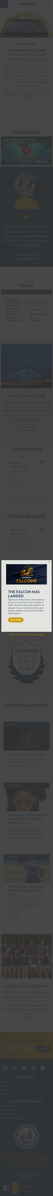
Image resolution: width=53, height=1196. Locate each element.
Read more (15, 620)
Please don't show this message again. (26, 634)
